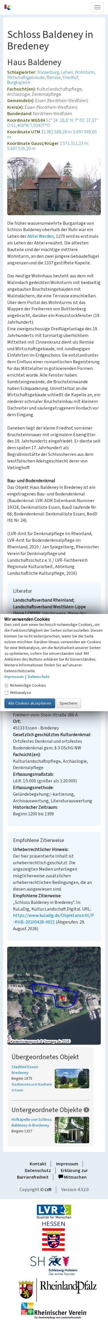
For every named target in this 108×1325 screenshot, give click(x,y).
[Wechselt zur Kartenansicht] (54, 996)
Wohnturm (84, 72)
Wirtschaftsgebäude (26, 77)
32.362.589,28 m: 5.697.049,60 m (52, 134)
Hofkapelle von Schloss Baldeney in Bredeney (32, 1122)
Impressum (67, 1164)
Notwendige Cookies (28, 685)
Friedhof (70, 77)
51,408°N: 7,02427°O (30, 125)
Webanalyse (20, 693)
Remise (54, 77)
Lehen (67, 72)
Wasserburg (48, 72)
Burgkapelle (18, 82)
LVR (48, 1189)
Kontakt (38, 1164)
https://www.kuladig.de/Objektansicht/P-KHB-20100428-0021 (53, 918)
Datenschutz (38, 1170)
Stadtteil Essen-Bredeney (25, 1070)
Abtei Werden (40, 236)
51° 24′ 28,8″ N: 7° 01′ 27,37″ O (52, 123)
